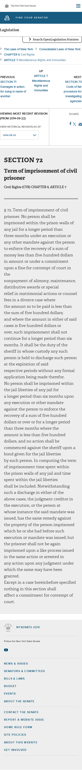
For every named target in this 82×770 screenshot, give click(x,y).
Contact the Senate (21, 712)
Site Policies (15, 734)
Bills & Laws (14, 678)
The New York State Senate (23, 6)
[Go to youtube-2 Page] (6, 650)
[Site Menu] (78, 6)
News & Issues (16, 663)
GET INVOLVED (15, 750)
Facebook (69, 124)
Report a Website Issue (24, 719)
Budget (10, 686)
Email (79, 124)
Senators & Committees (24, 671)
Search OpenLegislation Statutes (56, 39)
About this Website (20, 742)
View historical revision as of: (20, 127)
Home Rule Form (18, 727)
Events (10, 693)
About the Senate (19, 701)
